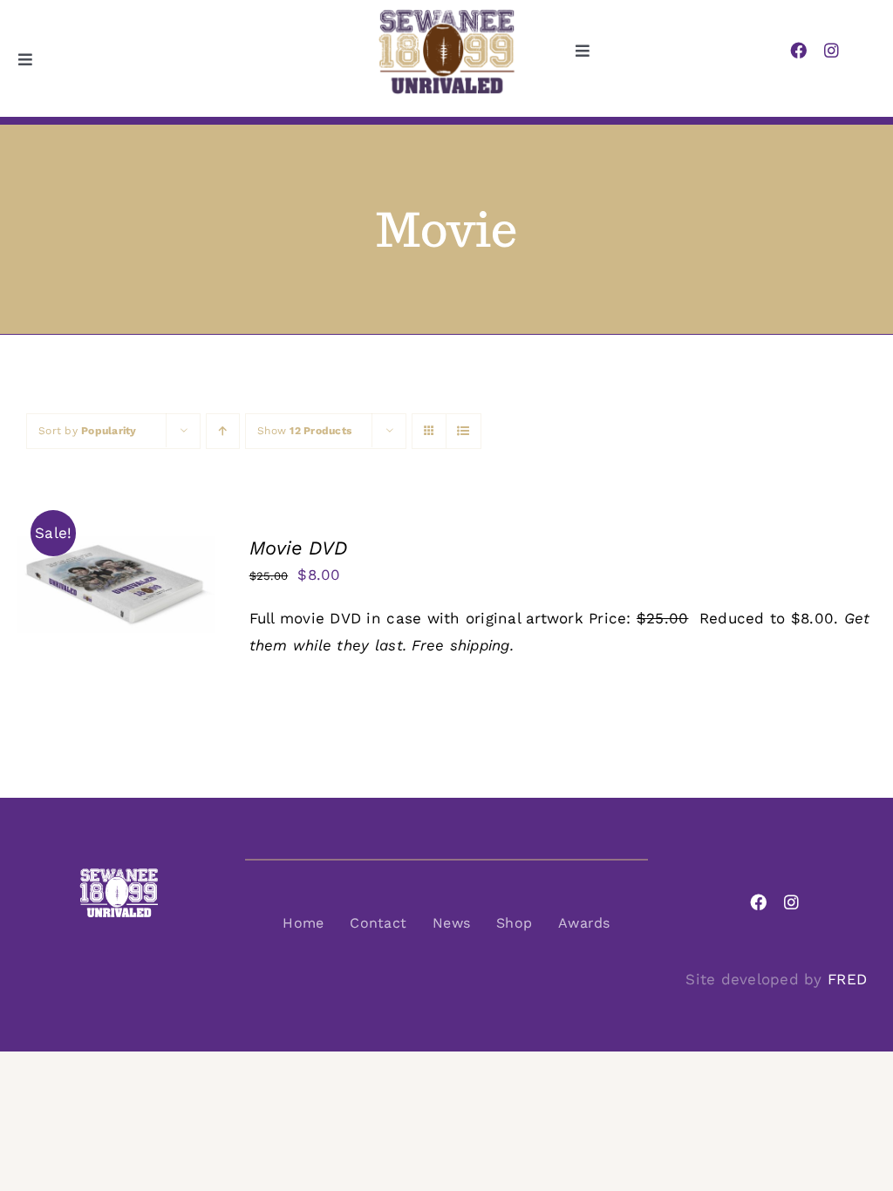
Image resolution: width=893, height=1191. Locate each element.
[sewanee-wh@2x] (118, 874)
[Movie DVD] (116, 549)
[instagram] (831, 50)
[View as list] (463, 431)
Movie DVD (298, 548)
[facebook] (798, 50)
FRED (847, 979)
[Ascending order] (223, 431)
